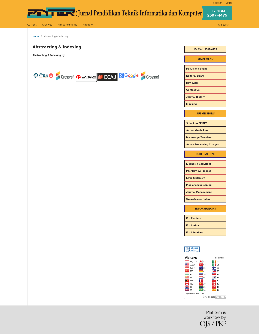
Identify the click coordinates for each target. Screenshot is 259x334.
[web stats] (192, 251)
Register (217, 2)
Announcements (67, 24)
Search (224, 24)
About (87, 24)
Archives (47, 24)
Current (31, 24)
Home (36, 36)
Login (229, 2)
